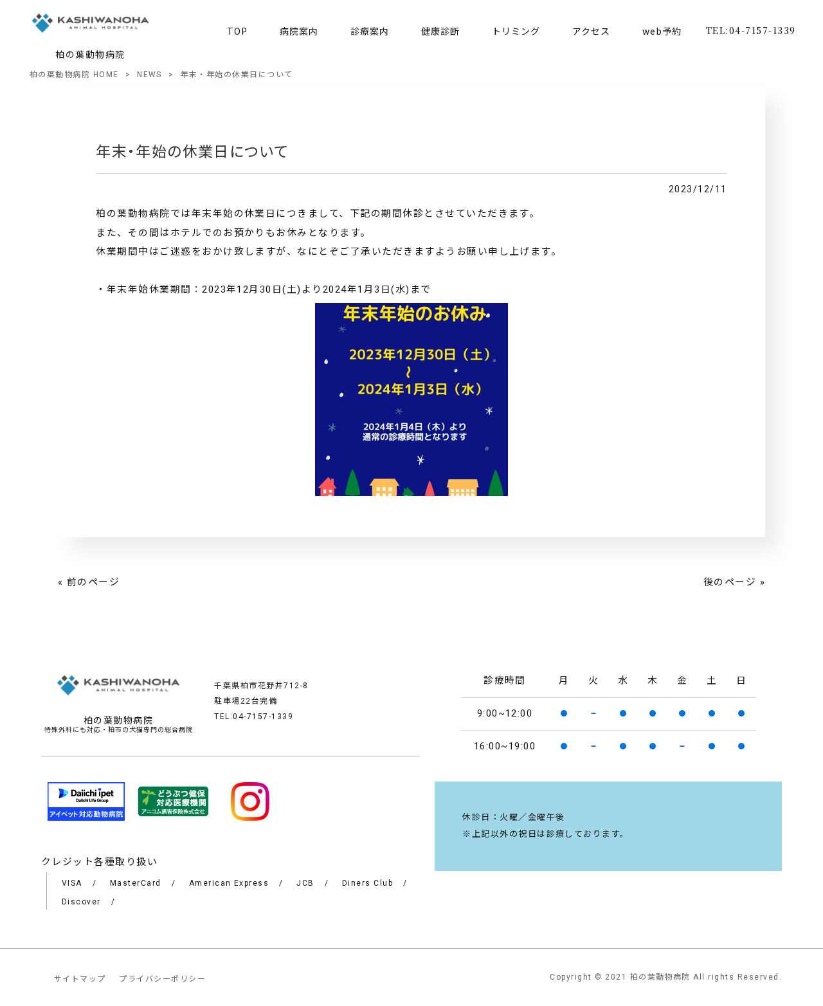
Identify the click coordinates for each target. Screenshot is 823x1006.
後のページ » (734, 582)
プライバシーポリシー (162, 978)
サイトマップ (80, 978)
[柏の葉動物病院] (91, 25)
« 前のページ (89, 582)
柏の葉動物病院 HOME (74, 74)
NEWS (149, 74)
